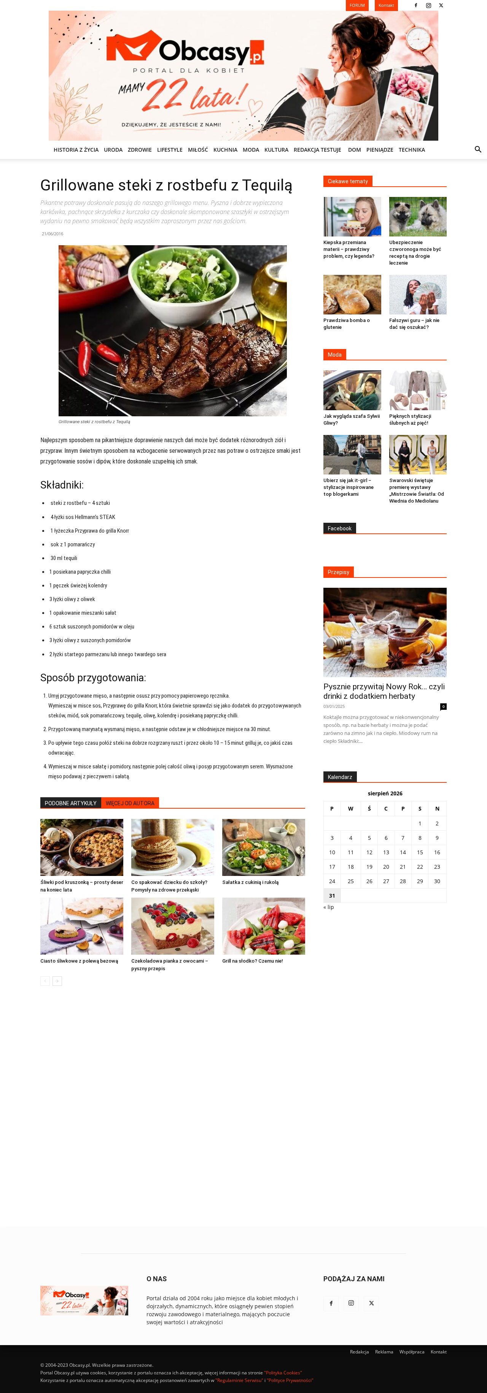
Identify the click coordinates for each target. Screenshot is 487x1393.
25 (351, 881)
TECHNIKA (412, 149)
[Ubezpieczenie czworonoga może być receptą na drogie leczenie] (418, 216)
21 (403, 866)
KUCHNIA (225, 149)
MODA (251, 149)
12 (369, 852)
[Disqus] (172, 1107)
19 (369, 866)
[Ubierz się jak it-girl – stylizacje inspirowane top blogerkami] (352, 454)
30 (437, 881)
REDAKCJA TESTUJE (317, 149)
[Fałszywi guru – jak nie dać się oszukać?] (418, 294)
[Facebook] (416, 5)
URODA (113, 149)
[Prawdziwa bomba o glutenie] (352, 294)
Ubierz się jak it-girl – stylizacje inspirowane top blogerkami (348, 487)
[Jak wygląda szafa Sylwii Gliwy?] (352, 390)
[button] (478, 150)
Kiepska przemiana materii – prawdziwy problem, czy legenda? (348, 249)
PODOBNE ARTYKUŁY (71, 803)
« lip (328, 907)
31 (332, 895)
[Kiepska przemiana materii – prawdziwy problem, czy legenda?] (352, 216)
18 (351, 866)
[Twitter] (441, 5)
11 (351, 852)
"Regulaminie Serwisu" (239, 1380)
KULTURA (276, 149)
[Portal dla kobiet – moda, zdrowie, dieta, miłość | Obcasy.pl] (243, 76)
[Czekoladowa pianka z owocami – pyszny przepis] (172, 926)
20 (386, 866)
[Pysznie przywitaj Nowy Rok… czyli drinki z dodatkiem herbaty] (385, 632)
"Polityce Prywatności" (290, 1380)
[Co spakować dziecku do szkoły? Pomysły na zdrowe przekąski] (172, 847)
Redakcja (359, 1352)
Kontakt (439, 1352)
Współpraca (412, 1352)
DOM (354, 149)
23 (437, 866)
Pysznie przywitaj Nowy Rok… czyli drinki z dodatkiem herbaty (384, 691)
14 (403, 852)
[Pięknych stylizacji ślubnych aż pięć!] (418, 390)
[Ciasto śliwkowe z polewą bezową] (81, 926)
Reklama (384, 1352)
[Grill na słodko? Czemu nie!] (263, 926)
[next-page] (57, 981)
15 (420, 852)
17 (332, 866)
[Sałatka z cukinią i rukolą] (263, 847)
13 (386, 852)
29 (420, 881)
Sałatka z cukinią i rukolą (250, 882)
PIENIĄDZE (379, 149)
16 (437, 852)
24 (332, 881)
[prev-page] (45, 981)
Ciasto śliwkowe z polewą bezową (79, 961)
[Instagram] (428, 5)
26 (369, 881)
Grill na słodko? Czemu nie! (252, 961)
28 (403, 881)
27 (386, 881)
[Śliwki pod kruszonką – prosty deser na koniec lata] (81, 847)
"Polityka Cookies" (283, 1372)
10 (332, 852)
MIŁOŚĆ (198, 149)
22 (420, 866)
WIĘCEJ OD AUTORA (130, 803)
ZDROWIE (140, 149)
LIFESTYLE (170, 149)
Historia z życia (76, 149)
